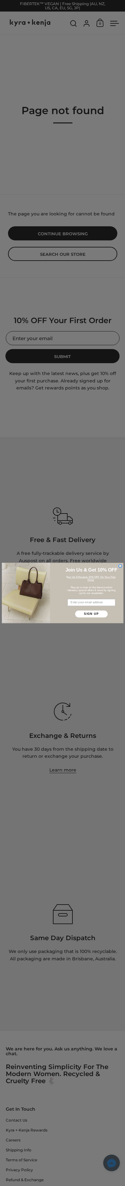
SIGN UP (91, 613)
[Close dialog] (120, 566)
